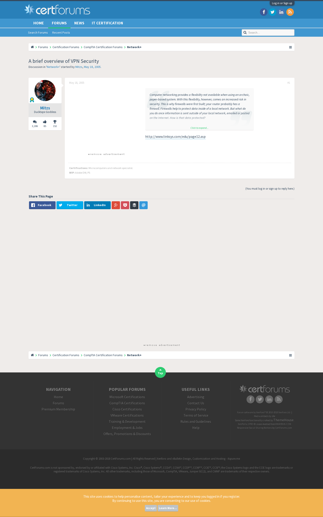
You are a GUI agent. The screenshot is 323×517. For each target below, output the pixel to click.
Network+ (53, 67)
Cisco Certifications (127, 409)
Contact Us (195, 403)
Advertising (195, 397)
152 (55, 126)
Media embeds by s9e (264, 416)
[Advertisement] (106, 119)
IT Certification (107, 22)
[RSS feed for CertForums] (290, 12)
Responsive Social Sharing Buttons (254, 427)
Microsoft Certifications (127, 397)
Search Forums (38, 32)
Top (160, 373)
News (79, 22)
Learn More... (168, 508)
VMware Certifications (127, 415)
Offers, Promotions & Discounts (127, 434)
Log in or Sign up (282, 3)
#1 (288, 83)
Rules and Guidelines (195, 421)
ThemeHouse (283, 420)
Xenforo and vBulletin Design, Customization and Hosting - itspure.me (198, 459)
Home (38, 22)
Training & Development (127, 421)
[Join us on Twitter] (272, 12)
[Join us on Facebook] (263, 12)
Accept (151, 508)
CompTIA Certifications (127, 403)
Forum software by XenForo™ (264, 412)
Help (196, 427)
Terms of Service (195, 415)
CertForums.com (283, 427)
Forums (59, 22)
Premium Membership (58, 409)
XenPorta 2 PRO (246, 424)
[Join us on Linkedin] (281, 12)
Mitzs (78, 67)
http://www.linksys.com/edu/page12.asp (175, 136)
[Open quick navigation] (290, 47)
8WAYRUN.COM (283, 424)
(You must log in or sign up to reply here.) (269, 188)
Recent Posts (61, 32)
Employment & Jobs (127, 427)
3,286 (35, 126)
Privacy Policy (195, 409)
